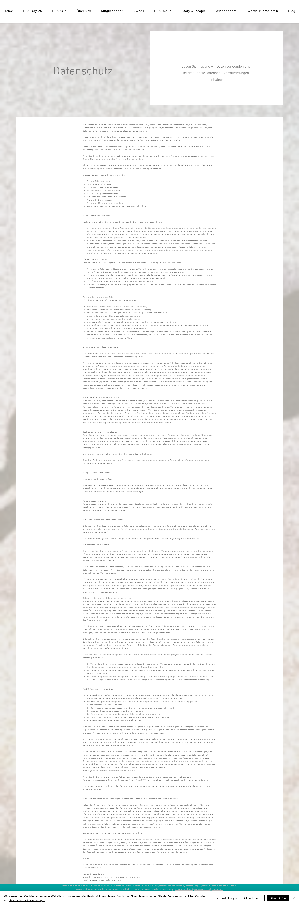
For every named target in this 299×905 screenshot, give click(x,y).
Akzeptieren (278, 898)
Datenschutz (217, 889)
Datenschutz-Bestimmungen (27, 900)
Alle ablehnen (252, 898)
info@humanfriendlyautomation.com (101, 889)
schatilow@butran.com (130, 639)
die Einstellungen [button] (226, 898)
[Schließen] (294, 898)
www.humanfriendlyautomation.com (192, 889)
